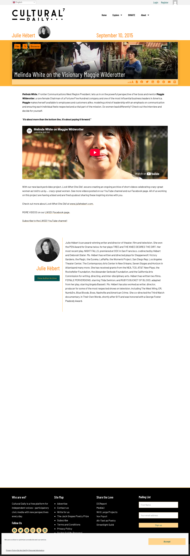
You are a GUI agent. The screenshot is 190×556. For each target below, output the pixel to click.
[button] (142, 82)
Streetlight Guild (105, 524)
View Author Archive (47, 278)
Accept (167, 541)
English (18, 2)
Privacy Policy (64, 528)
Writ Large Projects (106, 512)
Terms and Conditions (68, 524)
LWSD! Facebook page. (57, 212)
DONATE (131, 14)
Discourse (35, 46)
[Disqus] (95, 359)
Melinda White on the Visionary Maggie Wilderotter (69, 74)
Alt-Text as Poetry (106, 520)
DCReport (101, 503)
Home (104, 14)
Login (155, 2)
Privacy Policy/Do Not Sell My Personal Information (25, 550)
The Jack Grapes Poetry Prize (73, 516)
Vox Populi (101, 516)
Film (17, 46)
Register (164, 2)
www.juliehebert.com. (82, 203)
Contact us (63, 507)
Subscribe (62, 520)
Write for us (63, 512)
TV (25, 46)
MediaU (100, 507)
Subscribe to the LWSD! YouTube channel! (44, 220)
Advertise (62, 503)
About (143, 14)
